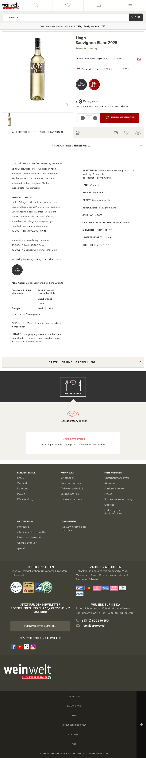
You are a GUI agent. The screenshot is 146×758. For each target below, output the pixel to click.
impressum (74, 696)
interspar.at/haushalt (29, 537)
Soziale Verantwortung (118, 499)
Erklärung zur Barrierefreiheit (113, 512)
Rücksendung (25, 499)
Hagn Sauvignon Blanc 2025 (91, 26)
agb (74, 715)
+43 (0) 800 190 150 (95, 620)
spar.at (21, 548)
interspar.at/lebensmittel (31, 532)
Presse (108, 493)
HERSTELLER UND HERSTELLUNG (70, 362)
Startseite (44, 26)
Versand (22, 483)
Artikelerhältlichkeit (72, 488)
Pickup (21, 493)
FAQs (20, 477)
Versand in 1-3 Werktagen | (90, 58)
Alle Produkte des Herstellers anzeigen (37, 132)
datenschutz (74, 706)
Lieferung (22, 488)
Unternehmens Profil (116, 477)
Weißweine (57, 26)
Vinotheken (68, 477)
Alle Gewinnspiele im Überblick (73, 528)
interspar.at (23, 526)
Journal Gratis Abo (72, 499)
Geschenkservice (71, 483)
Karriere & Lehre (114, 488)
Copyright (74, 734)
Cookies (109, 504)
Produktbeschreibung (71, 145)
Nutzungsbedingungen (74, 725)
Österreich (70, 26)
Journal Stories (70, 493)
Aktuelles (109, 483)
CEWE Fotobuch (27, 542)
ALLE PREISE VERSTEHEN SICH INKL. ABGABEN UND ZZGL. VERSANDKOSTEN (74, 753)
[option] (37, 69)
